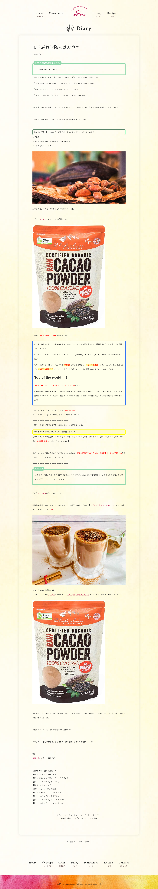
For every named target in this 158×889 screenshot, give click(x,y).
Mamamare (56, 13)
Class (40, 13)
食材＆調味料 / (50, 771)
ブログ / (49, 785)
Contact (124, 863)
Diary (98, 13)
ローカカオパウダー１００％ (78, 595)
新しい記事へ (84, 842)
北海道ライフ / (52, 774)
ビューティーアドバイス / (59, 778)
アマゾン (51, 595)
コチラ (71, 219)
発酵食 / (54, 789)
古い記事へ (71, 842)
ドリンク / (55, 782)
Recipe (111, 13)
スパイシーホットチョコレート (102, 505)
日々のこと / (40, 774)
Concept (47, 863)
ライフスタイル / (42, 778)
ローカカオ (43, 219)
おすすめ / (39, 771)
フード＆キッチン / (43, 782)
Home (33, 863)
